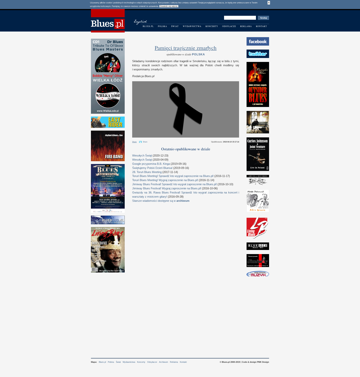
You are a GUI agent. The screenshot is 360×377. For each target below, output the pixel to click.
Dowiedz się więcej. (168, 6)
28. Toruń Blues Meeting (147, 172)
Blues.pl (148, 26)
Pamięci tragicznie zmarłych (186, 47)
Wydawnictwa (192, 26)
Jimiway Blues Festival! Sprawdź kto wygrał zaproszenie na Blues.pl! (174, 184)
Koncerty (212, 26)
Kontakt (261, 26)
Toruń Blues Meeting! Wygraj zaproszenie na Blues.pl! (165, 180)
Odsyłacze (229, 26)
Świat (175, 26)
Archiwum (163, 362)
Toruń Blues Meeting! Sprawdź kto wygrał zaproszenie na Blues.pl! (173, 176)
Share (134, 142)
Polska (162, 26)
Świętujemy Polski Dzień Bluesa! (152, 167)
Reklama (246, 26)
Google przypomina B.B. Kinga (151, 163)
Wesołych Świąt (142, 155)
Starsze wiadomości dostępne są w (160, 200)
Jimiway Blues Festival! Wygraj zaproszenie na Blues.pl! (166, 188)
